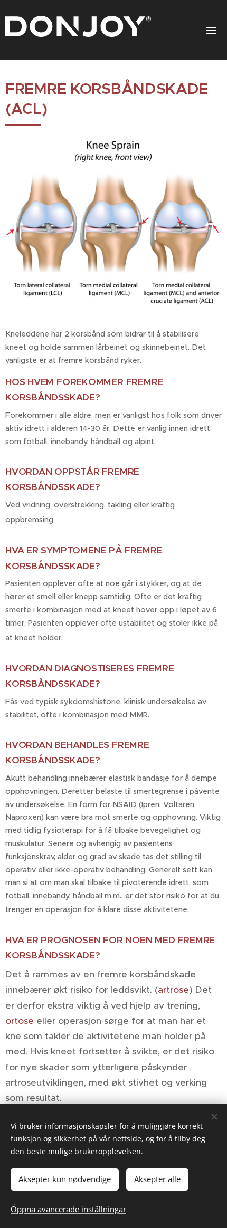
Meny (211, 30)
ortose (19, 1020)
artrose (173, 989)
